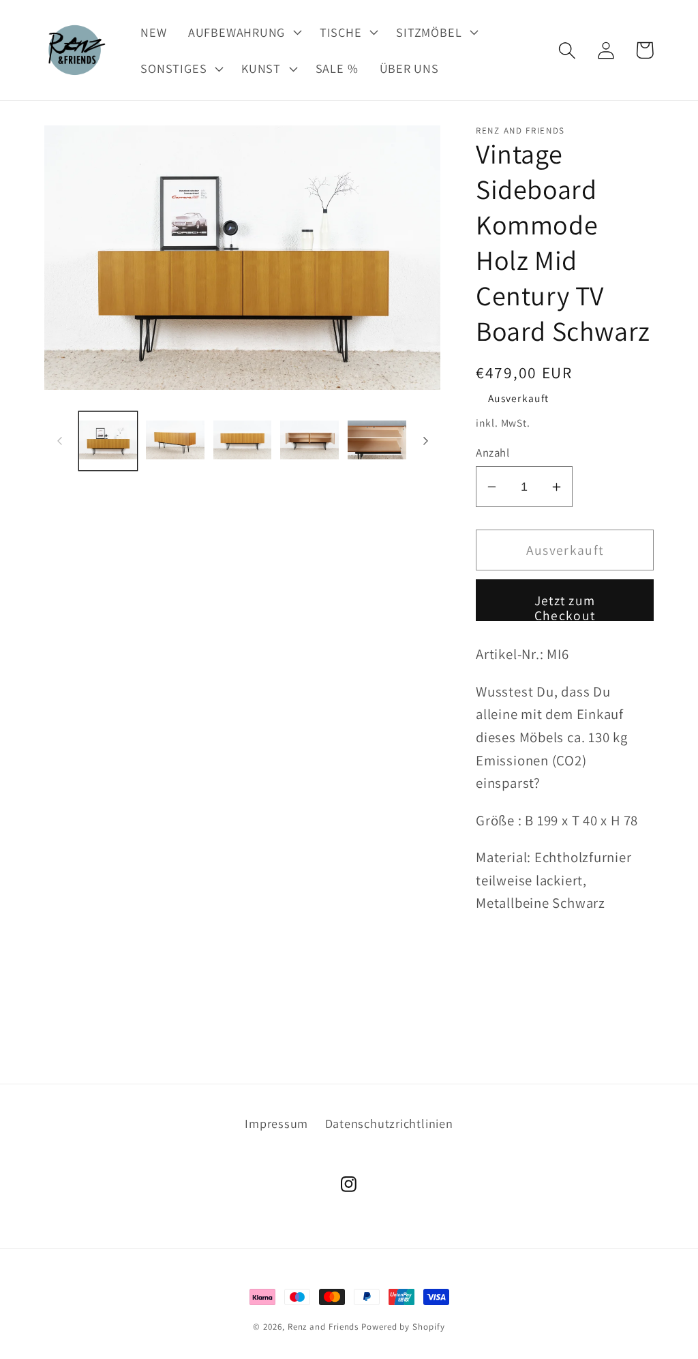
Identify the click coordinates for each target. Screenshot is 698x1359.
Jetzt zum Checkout (565, 606)
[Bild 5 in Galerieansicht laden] (377, 441)
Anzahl (492, 452)
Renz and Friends (323, 1326)
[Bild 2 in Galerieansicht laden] (175, 441)
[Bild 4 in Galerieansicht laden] (309, 441)
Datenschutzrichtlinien (389, 1123)
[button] (243, 32)
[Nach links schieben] (59, 441)
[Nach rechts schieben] (425, 441)
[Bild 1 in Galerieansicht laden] (108, 441)
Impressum (276, 1123)
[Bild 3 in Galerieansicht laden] (242, 441)
